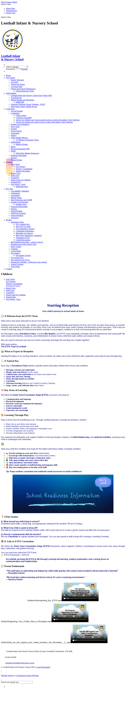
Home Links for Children (21, 180)
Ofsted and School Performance (23, 89)
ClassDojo (15, 178)
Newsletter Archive (23, 255)
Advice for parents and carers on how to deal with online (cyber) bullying (44, 122)
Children (9, 162)
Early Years (15, 127)
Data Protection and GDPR (21, 200)
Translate (24, 69)
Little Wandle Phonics (19, 138)
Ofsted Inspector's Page (25, 91)
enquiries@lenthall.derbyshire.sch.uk (19, 663)
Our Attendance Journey (25, 229)
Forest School (16, 131)
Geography (15, 133)
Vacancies (15, 218)
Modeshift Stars (22, 187)
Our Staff (14, 82)
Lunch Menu (16, 251)
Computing (15, 113)
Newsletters (15, 253)
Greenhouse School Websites (27, 675)
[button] (11, 17)
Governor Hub (16, 87)
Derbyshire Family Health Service (24, 107)
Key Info (9, 189)
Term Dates (15, 267)
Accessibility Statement (20, 191)
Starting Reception (23, 171)
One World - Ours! (18, 184)
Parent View (11, 13)
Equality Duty (21, 204)
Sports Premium (17, 215)
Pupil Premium (16, 211)
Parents (9, 220)
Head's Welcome (17, 80)
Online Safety (21, 115)
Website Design (7, 675)
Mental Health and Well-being (22, 100)
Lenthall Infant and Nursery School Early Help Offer (31, 95)
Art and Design (17, 111)
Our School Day (17, 258)
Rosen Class (15, 173)
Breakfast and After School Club (23, 244)
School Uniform (17, 264)
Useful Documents (23, 240)
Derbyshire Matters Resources (27, 153)
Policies (14, 209)
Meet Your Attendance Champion (29, 235)
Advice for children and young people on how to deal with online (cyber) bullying (47, 120)
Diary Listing (16, 247)
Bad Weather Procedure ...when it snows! (27, 242)
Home (8, 75)
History (14, 135)
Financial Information (19, 207)
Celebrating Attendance (25, 231)
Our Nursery (21, 167)
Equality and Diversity (19, 202)
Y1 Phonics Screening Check (27, 140)
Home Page (10, 8)
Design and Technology (20, 124)
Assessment (15, 195)
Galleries (14, 249)
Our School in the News (20, 260)
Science (14, 158)
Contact (9, 269)
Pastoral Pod (16, 182)
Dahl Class (15, 175)
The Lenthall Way (23, 224)
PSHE (13, 151)
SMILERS (20, 102)
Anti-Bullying (16, 98)
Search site (5, 682)
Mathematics (16, 142)
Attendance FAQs (23, 238)
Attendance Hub (17, 222)
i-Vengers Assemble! (24, 118)
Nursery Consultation (24, 169)
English (14, 129)
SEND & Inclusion (18, 213)
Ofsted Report (11, 11)
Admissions (15, 193)
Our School (10, 78)
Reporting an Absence (24, 233)
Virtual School (16, 160)
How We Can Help (23, 227)
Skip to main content (9, 2)
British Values (16, 198)
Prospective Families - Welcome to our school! (29, 262)
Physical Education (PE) (20, 149)
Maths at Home (22, 144)
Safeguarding (11, 93)
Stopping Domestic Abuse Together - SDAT (28, 104)
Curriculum (10, 109)
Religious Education (19, 155)
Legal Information (43, 667)
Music (13, 147)
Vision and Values (18, 84)
